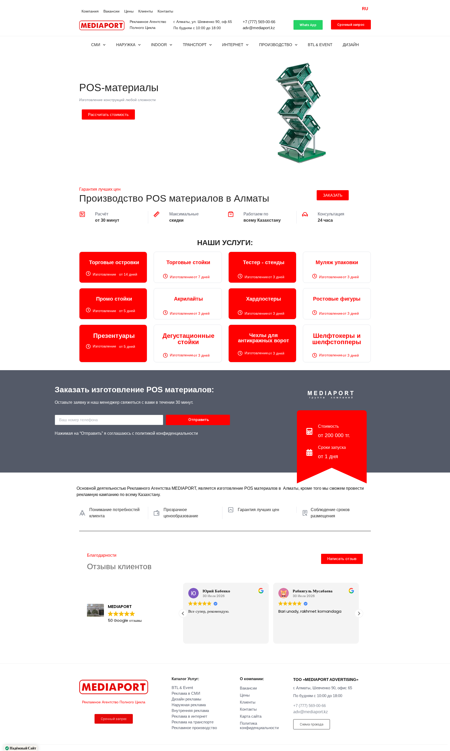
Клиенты (145, 11)
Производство (275, 44)
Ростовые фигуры (336, 299)
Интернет (232, 44)
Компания (90, 11)
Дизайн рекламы (186, 699)
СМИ (95, 44)
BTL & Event (320, 44)
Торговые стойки (188, 262)
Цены (129, 11)
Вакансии (111, 11)
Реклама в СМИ (186, 693)
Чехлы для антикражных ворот (263, 337)
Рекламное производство (194, 727)
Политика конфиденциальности (259, 725)
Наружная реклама (189, 704)
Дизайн (351, 44)
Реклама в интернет (189, 716)
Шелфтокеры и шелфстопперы (336, 338)
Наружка (125, 44)
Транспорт (195, 44)
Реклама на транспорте (193, 722)
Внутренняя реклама (190, 710)
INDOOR (159, 44)
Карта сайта (250, 716)
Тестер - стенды (263, 262)
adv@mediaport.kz (259, 28)
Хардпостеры (263, 299)
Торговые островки (114, 262)
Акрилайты (188, 299)
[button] (359, 613)
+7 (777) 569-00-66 (259, 22)
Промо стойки (114, 299)
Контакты (165, 11)
